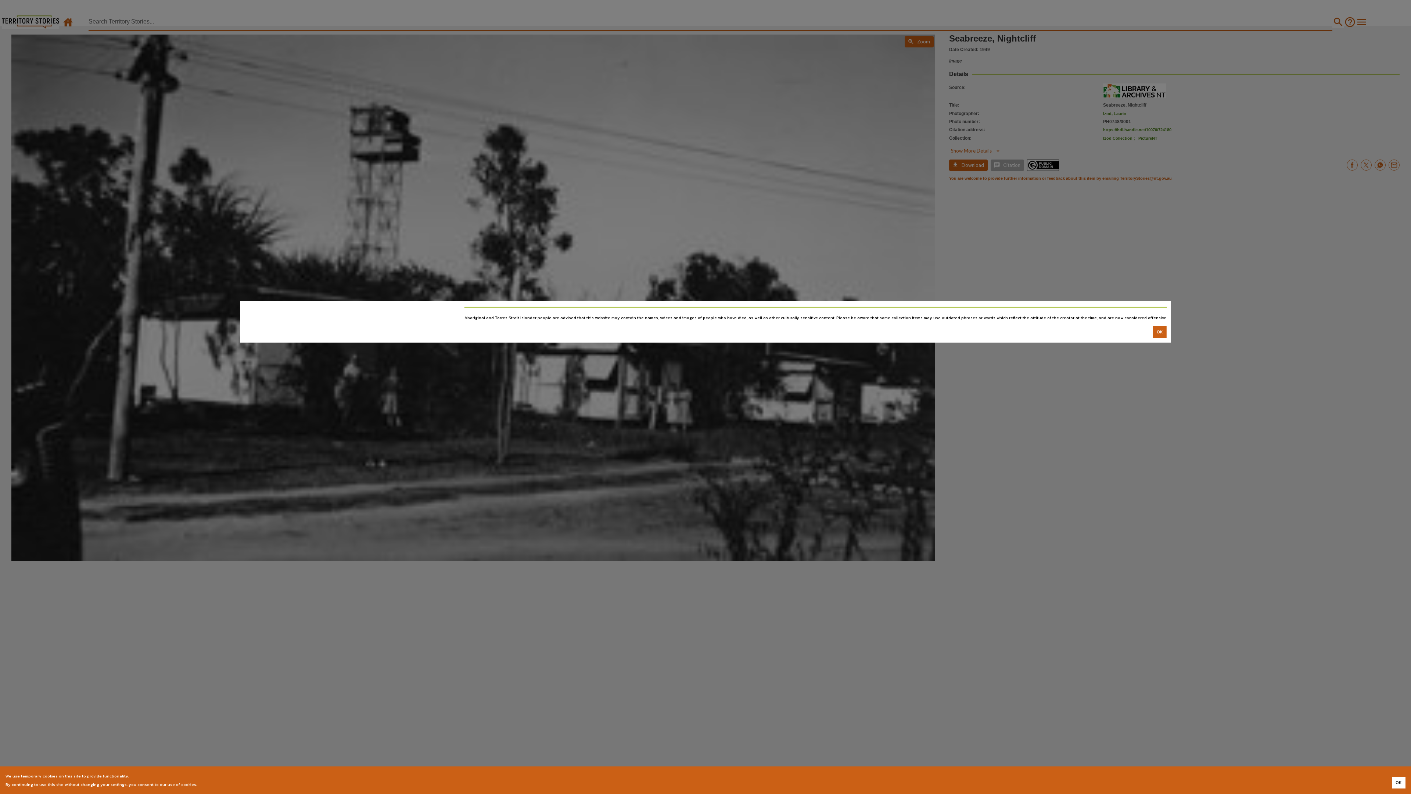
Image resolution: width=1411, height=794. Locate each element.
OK (1160, 332)
